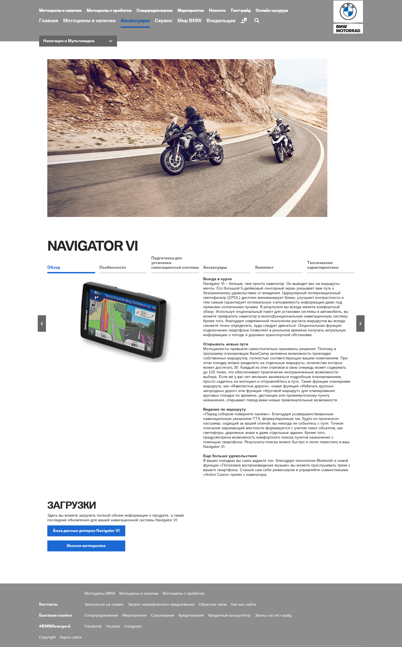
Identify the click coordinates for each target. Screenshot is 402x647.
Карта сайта (70, 637)
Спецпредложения (154, 11)
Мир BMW (189, 20)
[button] (78, 41)
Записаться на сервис (104, 604)
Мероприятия (190, 11)
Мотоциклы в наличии (89, 20)
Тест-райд (241, 11)
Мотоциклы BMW (100, 593)
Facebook (93, 626)
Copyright (47, 637)
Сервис (164, 20)
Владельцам (220, 20)
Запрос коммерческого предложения (161, 604)
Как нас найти (243, 604)
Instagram (133, 626)
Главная (48, 20)
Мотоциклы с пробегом (109, 11)
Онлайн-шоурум (272, 11)
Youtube (113, 626)
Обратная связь (213, 604)
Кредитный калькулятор (229, 615)
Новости (217, 11)
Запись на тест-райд (273, 615)
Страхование (162, 615)
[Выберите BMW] (244, 20)
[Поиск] (258, 20)
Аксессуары (135, 20)
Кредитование (191, 615)
